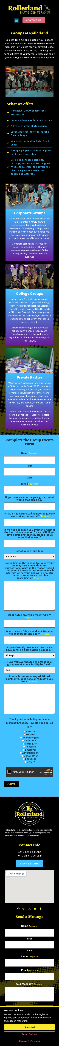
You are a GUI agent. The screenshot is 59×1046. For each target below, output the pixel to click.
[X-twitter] (29, 908)
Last (29, 477)
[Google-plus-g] (24, 908)
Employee (31, 750)
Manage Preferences (29, 1041)
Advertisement (30, 753)
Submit (12, 783)
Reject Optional (29, 1034)
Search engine (30, 737)
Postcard (30, 746)
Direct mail (30, 740)
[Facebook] (18, 908)
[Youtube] (35, 908)
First (29, 465)
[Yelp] (40, 908)
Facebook (31, 759)
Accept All (30, 1027)
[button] (16, 20)
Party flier (31, 744)
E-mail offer (31, 756)
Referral (31, 731)
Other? (31, 762)
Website (30, 734)
